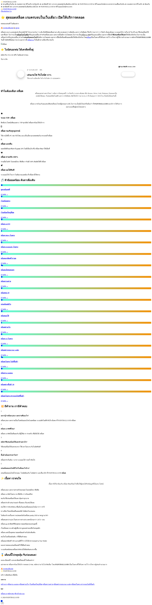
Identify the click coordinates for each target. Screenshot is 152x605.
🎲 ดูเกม (16, 28)
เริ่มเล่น (3, 11)
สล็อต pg (31, 40)
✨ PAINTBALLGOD (8, 9)
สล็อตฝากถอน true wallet (62, 584)
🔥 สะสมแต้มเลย (7, 28)
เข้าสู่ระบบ (21, 594)
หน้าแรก (4, 584)
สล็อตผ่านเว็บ (24, 584)
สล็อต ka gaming (13, 584)
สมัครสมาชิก (12, 594)
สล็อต (89, 37)
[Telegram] (1, 601)
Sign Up (9, 11)
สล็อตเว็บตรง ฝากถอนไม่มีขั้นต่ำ (83, 584)
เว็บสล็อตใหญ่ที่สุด (35, 584)
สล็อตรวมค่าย (48, 584)
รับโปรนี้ (129, 74)
